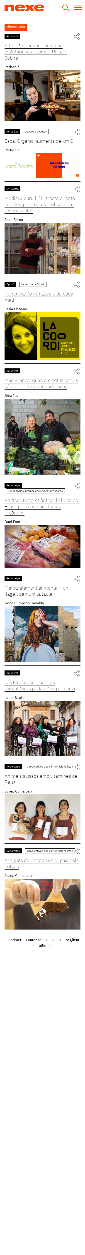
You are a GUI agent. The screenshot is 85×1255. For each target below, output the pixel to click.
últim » (44, 946)
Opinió (10, 284)
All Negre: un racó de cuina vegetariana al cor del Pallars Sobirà (36, 52)
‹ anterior (33, 940)
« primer (14, 940)
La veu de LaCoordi (32, 284)
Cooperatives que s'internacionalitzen (50, 766)
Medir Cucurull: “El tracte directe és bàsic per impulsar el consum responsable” (40, 204)
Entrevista (12, 189)
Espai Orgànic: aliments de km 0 (39, 141)
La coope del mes (36, 131)
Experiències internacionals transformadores (35, 491)
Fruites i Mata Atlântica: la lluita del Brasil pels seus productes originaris (42, 506)
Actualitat (12, 36)
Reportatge (13, 485)
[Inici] (41, 8)
